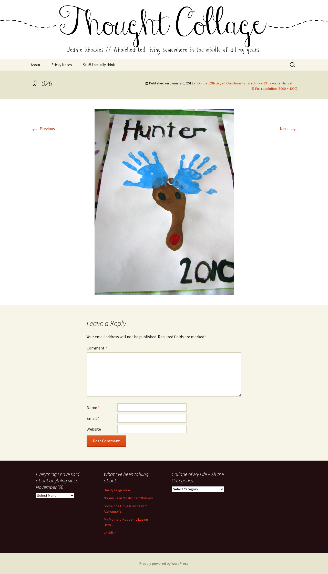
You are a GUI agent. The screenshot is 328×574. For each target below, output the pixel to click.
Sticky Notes (62, 64)
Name (93, 407)
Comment (97, 348)
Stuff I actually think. (99, 64)
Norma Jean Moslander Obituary (128, 498)
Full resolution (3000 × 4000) (276, 88)
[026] (164, 201)
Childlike (110, 532)
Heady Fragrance (117, 490)
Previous (43, 128)
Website (94, 429)
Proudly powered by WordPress (164, 563)
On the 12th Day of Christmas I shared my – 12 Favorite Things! (244, 83)
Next (288, 128)
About (35, 64)
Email (93, 418)
